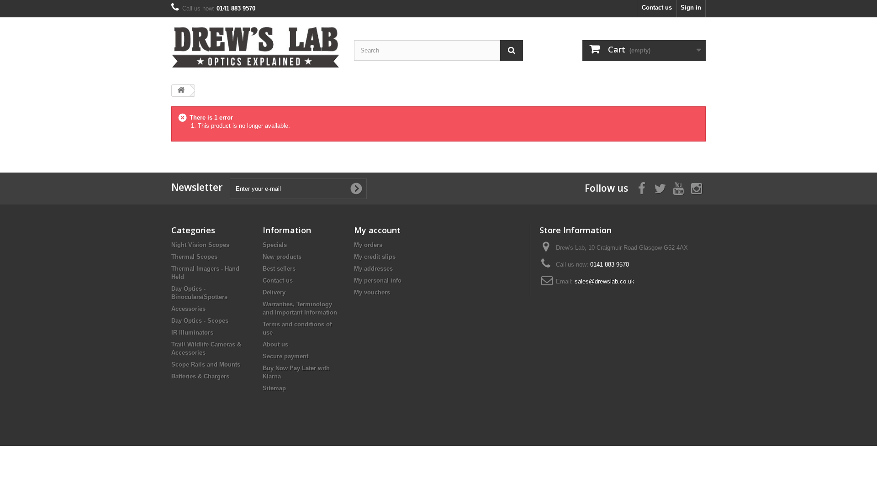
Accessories (188, 308)
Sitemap (274, 388)
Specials (275, 244)
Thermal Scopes (194, 256)
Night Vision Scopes (200, 244)
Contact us (657, 7)
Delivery (274, 292)
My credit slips (375, 256)
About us (275, 344)
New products (282, 256)
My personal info (378, 280)
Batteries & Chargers (200, 376)
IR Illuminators (192, 332)
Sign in (691, 7)
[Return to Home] (181, 90)
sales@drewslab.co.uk (604, 281)
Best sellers (279, 268)
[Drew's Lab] (255, 47)
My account (377, 230)
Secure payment (285, 356)
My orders (368, 244)
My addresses (373, 268)
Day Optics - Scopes (199, 320)
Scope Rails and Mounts (205, 364)
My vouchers (372, 292)
